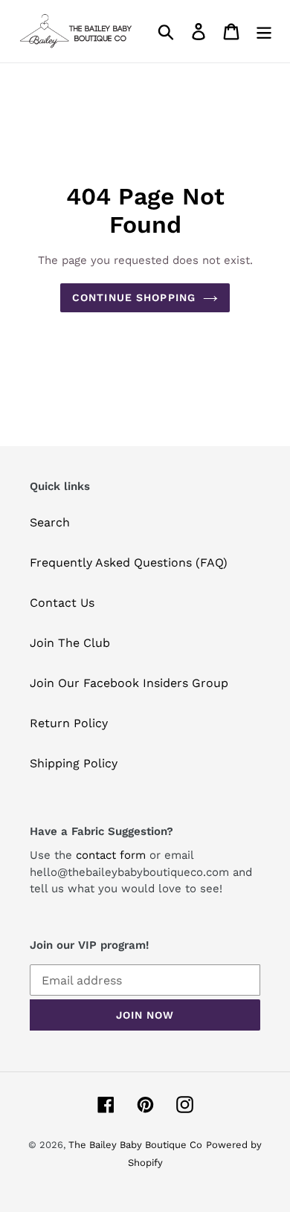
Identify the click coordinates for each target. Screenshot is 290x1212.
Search (50, 522)
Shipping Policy (73, 763)
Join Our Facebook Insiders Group (129, 683)
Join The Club (70, 643)
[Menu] (264, 31)
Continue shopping (134, 297)
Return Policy (69, 723)
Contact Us (62, 603)
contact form (111, 855)
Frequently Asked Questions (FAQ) (129, 562)
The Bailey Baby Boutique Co (135, 1144)
